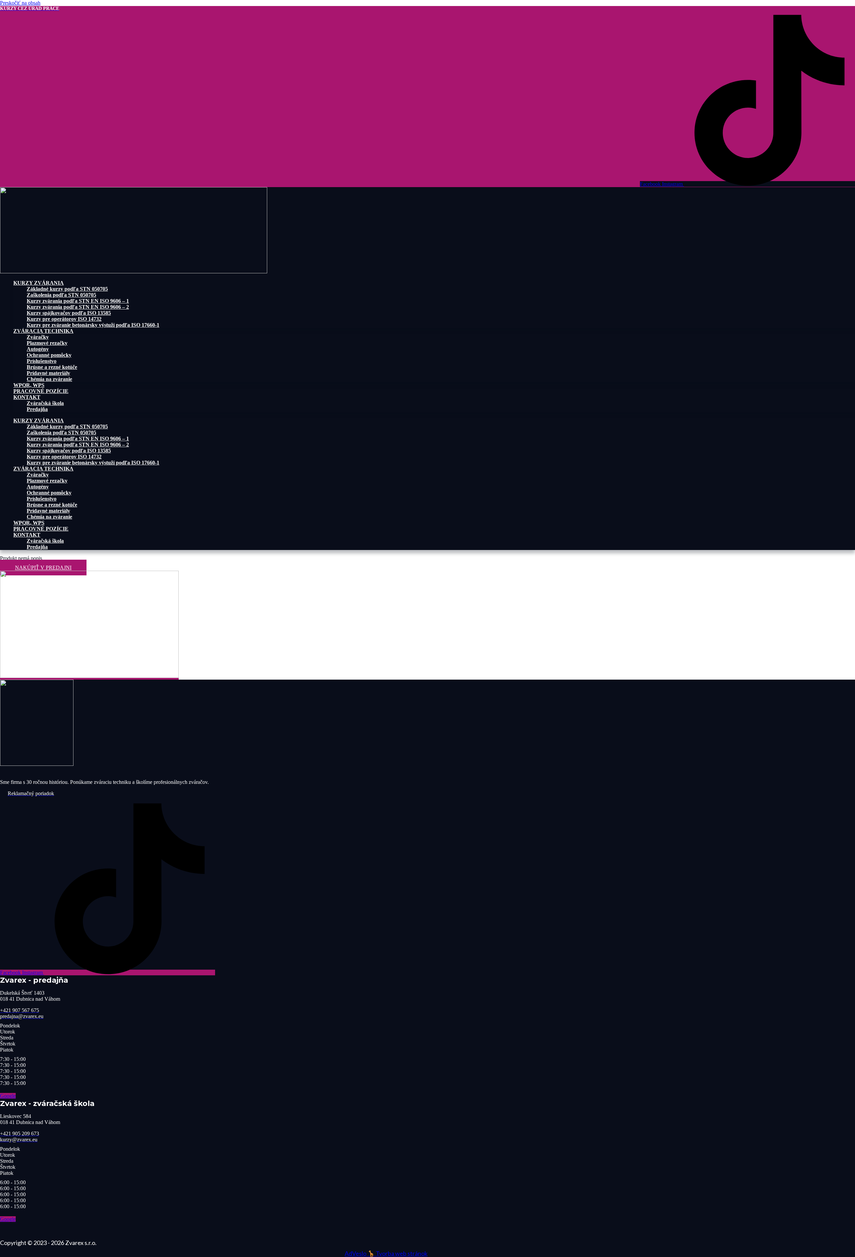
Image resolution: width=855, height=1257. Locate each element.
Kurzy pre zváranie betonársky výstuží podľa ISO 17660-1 (93, 325)
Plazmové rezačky (47, 343)
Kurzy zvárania (38, 283)
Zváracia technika (43, 331)
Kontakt (26, 397)
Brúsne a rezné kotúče (52, 367)
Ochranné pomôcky (49, 355)
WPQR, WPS (28, 385)
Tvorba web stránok (402, 1253)
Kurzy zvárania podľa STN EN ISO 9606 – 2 (78, 307)
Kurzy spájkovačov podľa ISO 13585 (69, 313)
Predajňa (37, 409)
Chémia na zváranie (49, 379)
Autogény (38, 349)
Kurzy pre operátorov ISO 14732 (64, 319)
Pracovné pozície (40, 391)
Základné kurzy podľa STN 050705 (67, 289)
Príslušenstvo (41, 361)
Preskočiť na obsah (20, 3)
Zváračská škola (45, 403)
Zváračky (38, 337)
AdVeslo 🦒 (360, 1253)
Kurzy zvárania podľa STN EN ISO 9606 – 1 (78, 301)
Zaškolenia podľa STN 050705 (61, 295)
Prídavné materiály (48, 373)
